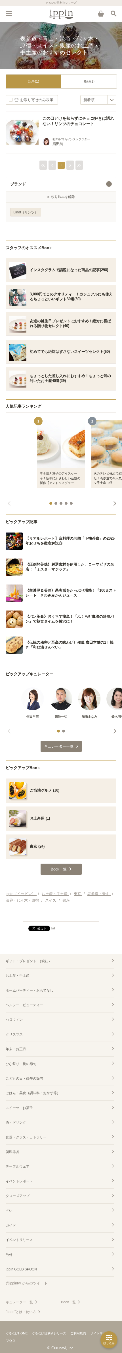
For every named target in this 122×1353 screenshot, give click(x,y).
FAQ (9, 1340)
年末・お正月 (16, 1049)
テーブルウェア (18, 1166)
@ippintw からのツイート (27, 1283)
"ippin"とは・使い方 (21, 1312)
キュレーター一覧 (19, 1302)
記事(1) (33, 81)
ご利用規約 (78, 1333)
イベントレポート (19, 1181)
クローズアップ (18, 1196)
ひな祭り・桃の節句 (21, 1064)
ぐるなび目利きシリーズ (49, 1333)
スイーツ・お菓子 (19, 1108)
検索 (113, 13)
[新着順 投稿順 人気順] (98, 100)
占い (9, 1211)
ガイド (11, 1225)
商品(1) (88, 81)
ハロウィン (14, 1020)
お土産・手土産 (18, 976)
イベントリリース (19, 1240)
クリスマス (14, 1034)
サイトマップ (99, 1333)
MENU (8, 13)
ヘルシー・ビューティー (24, 1005)
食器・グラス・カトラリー (26, 1137)
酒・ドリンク (16, 1122)
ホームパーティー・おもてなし (29, 990)
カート (100, 13)
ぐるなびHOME (17, 1333)
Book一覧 (68, 1302)
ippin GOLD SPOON (21, 1269)
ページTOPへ (61, 914)
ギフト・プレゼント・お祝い (28, 961)
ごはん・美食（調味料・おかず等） (33, 1093)
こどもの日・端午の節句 (24, 1078)
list (53, 928)
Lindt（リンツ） (25, 212)
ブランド (18, 184)
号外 (9, 1255)
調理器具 (12, 1152)
